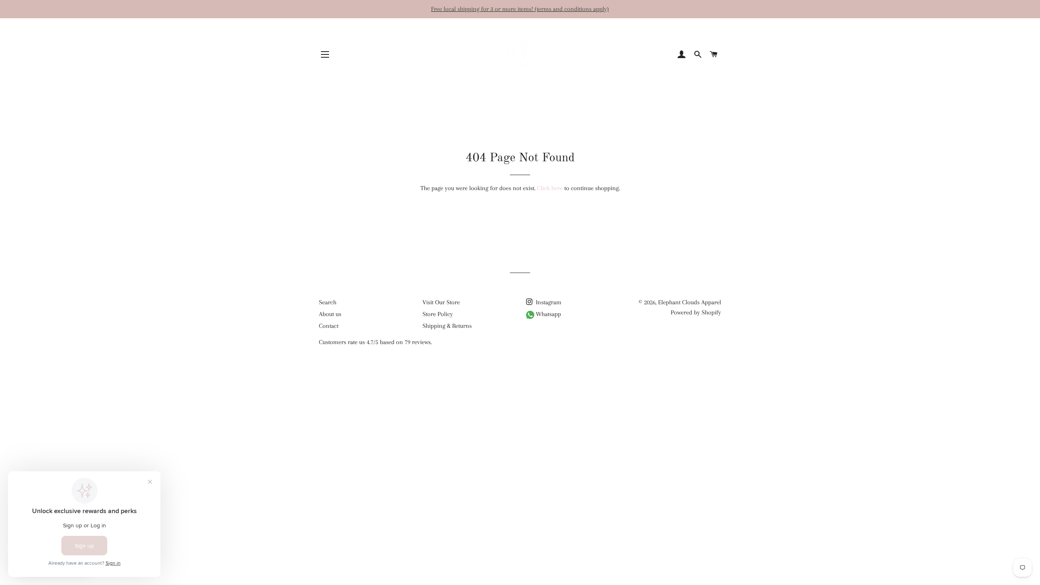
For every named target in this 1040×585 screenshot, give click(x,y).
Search (327, 302)
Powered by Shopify (696, 312)
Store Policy (437, 314)
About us (330, 314)
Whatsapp (547, 314)
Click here (550, 188)
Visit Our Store (441, 302)
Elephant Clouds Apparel (689, 302)
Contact (328, 325)
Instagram (547, 302)
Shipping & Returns (447, 325)
